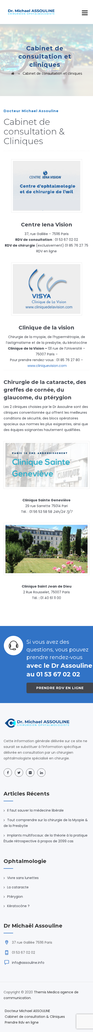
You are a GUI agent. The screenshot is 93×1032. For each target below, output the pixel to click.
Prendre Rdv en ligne (22, 1022)
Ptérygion (15, 896)
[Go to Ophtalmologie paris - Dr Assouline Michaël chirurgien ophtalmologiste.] (12, 73)
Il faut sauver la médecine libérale (35, 810)
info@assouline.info (28, 962)
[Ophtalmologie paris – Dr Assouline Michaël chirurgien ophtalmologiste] (31, 12)
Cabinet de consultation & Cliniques (35, 1016)
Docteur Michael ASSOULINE (27, 1010)
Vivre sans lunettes (23, 877)
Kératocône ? (18, 906)
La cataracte (18, 887)
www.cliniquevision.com (47, 365)
